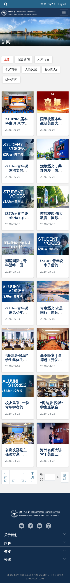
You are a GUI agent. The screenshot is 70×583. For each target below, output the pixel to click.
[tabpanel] (35, 292)
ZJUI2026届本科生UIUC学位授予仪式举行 (17, 123)
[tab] (7, 59)
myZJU (52, 4)
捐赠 (43, 4)
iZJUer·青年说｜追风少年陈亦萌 (16, 312)
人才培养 (43, 59)
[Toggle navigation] (64, 12)
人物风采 (31, 69)
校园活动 (51, 69)
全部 (7, 59)
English (62, 4)
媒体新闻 (11, 79)
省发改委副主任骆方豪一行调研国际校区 (16, 454)
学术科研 (11, 69)
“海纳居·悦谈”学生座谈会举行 (51, 407)
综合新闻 (24, 59)
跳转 (64, 477)
